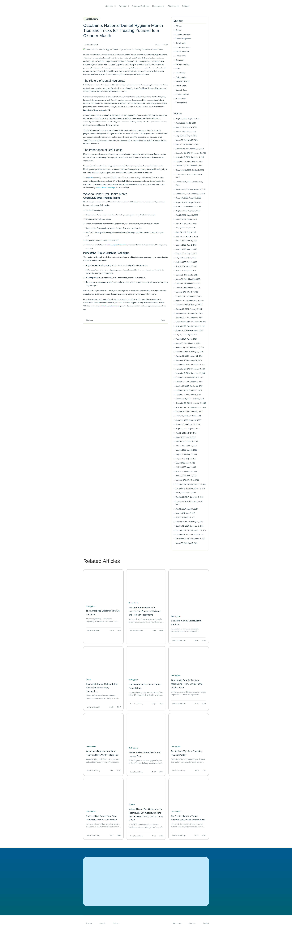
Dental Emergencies (183, 39)
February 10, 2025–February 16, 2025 (190, 300)
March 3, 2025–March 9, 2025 (187, 292)
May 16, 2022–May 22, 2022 (186, 454)
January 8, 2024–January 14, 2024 (189, 360)
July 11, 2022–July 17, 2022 (186, 433)
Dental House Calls (183, 47)
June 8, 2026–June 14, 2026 (186, 127)
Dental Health (181, 43)
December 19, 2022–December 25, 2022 (191, 403)
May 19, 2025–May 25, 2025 (186, 249)
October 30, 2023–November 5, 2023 (189, 377)
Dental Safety (181, 56)
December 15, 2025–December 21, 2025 (191, 153)
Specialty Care (181, 90)
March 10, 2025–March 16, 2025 (188, 288)
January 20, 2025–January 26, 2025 (189, 313)
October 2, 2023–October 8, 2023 (188, 394)
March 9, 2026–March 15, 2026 (187, 144)
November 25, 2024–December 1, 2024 (190, 326)
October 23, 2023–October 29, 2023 (189, 382)
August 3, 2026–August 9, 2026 (187, 119)
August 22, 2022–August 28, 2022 (188, 420)
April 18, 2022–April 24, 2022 (186, 471)
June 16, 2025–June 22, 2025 (187, 236)
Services (109, 6)
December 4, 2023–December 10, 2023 (190, 365)
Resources (157, 6)
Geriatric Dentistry (182, 64)
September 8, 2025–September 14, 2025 (191, 189)
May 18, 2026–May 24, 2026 (186, 136)
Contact (185, 6)
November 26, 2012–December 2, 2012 (190, 539)
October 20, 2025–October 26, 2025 (189, 161)
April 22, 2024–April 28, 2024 (186, 339)
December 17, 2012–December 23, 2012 (191, 530)
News (178, 69)
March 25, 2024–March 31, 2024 (188, 343)
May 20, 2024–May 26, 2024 (186, 335)
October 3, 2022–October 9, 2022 (188, 416)
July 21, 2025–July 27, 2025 (186, 219)
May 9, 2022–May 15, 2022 (186, 459)
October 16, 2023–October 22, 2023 (189, 386)
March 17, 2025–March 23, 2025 (188, 283)
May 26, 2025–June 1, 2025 (186, 245)
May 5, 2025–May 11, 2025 (186, 258)
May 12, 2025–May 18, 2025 (186, 253)
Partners (116, 923)
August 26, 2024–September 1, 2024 (189, 330)
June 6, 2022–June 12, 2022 (186, 446)
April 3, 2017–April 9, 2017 (185, 517)
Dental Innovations (183, 51)
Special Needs (181, 86)
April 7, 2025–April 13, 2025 (186, 270)
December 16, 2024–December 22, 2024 (191, 322)
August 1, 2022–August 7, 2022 (187, 429)
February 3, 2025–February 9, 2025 (189, 305)
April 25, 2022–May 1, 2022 (186, 467)
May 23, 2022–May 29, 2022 (186, 450)
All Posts (179, 26)
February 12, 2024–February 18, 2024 (190, 347)
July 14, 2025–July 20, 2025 (186, 224)
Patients (122, 6)
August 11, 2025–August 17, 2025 (188, 206)
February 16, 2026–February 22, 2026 (190, 149)
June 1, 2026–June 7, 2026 (186, 131)
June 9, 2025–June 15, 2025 (186, 241)
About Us (172, 6)
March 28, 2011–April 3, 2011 (186, 543)
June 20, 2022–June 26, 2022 (187, 441)
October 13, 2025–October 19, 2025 (189, 166)
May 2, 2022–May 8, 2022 (185, 463)
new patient (101, 306)
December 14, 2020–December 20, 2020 (191, 484)
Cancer (178, 30)
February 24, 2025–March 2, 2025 (188, 296)
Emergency (180, 60)
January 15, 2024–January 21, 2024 (189, 356)
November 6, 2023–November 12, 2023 (190, 373)
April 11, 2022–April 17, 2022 (186, 476)
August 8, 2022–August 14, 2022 (188, 424)
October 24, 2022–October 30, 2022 (189, 412)
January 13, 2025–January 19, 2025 (189, 318)
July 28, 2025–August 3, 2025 (187, 215)
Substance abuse (182, 94)
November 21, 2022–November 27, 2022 (191, 407)
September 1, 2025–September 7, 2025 (190, 194)
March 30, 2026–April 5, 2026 (187, 140)
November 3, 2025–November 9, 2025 (190, 157)
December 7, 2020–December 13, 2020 (190, 488)
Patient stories (181, 77)
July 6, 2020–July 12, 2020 (186, 493)
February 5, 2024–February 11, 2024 (189, 352)
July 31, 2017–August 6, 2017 (187, 509)
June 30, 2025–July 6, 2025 (186, 232)
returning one (115, 306)
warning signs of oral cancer (116, 245)
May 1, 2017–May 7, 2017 (185, 513)
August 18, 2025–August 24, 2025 (188, 202)
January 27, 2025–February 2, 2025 (189, 309)
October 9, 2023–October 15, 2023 (189, 390)
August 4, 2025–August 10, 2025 (188, 211)
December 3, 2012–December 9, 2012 (190, 534)
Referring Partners (140, 6)
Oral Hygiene (181, 73)
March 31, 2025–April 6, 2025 (187, 275)
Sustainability (181, 98)
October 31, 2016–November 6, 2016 (189, 526)
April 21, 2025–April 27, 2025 (186, 262)
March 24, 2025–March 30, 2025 (188, 279)
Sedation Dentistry (182, 81)
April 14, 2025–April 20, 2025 (186, 266)
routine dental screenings (105, 187)
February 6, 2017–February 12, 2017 (189, 522)
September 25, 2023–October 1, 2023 (190, 399)
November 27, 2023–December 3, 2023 (190, 369)
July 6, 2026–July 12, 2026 (186, 123)
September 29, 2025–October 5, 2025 (190, 170)
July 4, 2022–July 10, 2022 (186, 437)
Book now (104, 891)
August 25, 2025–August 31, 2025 (188, 198)
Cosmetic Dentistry (183, 34)
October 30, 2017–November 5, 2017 (189, 497)
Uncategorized (181, 103)
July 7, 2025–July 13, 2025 (186, 228)
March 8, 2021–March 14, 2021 (187, 480)
